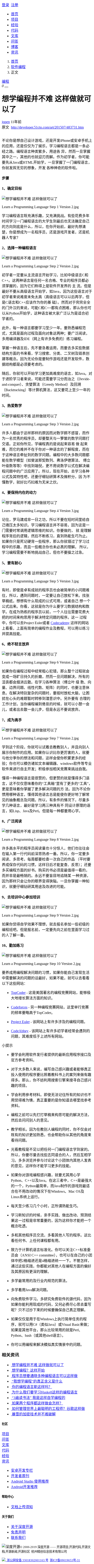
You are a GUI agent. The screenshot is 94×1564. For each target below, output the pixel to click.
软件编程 (18, 67)
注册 (14, 5)
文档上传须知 (22, 1507)
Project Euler (20, 1022)
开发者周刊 (20, 1476)
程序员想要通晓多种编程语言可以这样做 (44, 1376)
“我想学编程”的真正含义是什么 (37, 1381)
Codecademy (60, 623)
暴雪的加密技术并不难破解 (33, 1414)
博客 (14, 47)
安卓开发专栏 (22, 1470)
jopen (6, 122)
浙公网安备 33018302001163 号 (26, 1560)
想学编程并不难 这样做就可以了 (37, 1365)
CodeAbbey (20, 1031)
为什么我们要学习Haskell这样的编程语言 (44, 1392)
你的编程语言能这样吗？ (31, 1387)
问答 (14, 41)
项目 (14, 19)
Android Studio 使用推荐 (30, 1481)
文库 (14, 36)
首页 (14, 14)
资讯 (14, 52)
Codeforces (19, 1007)
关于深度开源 (22, 1527)
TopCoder (18, 993)
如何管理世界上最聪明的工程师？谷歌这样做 (48, 1409)
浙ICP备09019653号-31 (65, 1560)
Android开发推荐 (24, 1487)
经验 (14, 25)
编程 (5, 81)
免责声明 (18, 1532)
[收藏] (6, 87)
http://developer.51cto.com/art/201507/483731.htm (47, 127)
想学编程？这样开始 (28, 1370)
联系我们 (18, 1538)
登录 (5, 5)
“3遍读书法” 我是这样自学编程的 (38, 1398)
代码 (14, 30)
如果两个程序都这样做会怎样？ (37, 1403)
